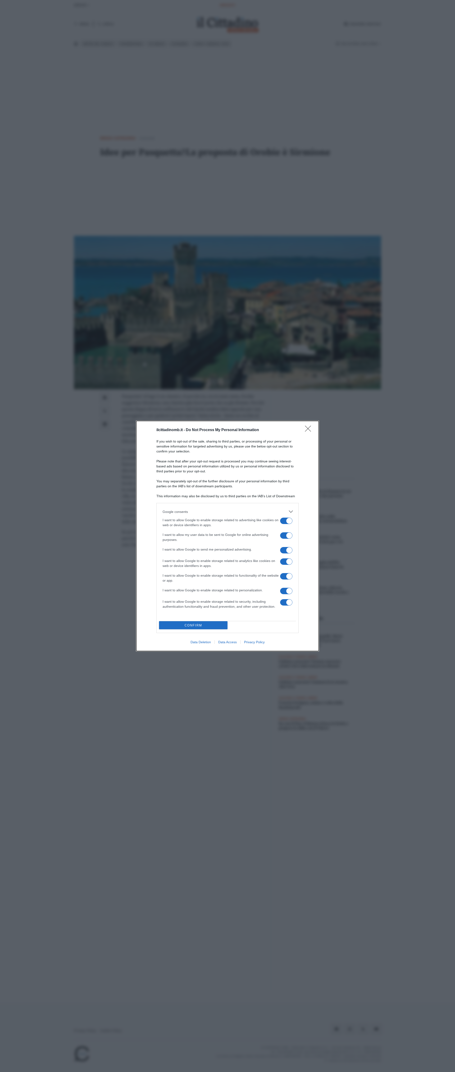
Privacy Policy (254, 642)
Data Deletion (201, 642)
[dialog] (227, 536)
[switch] (286, 521)
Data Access (227, 642)
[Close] (309, 430)
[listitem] (227, 511)
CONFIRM (193, 625)
